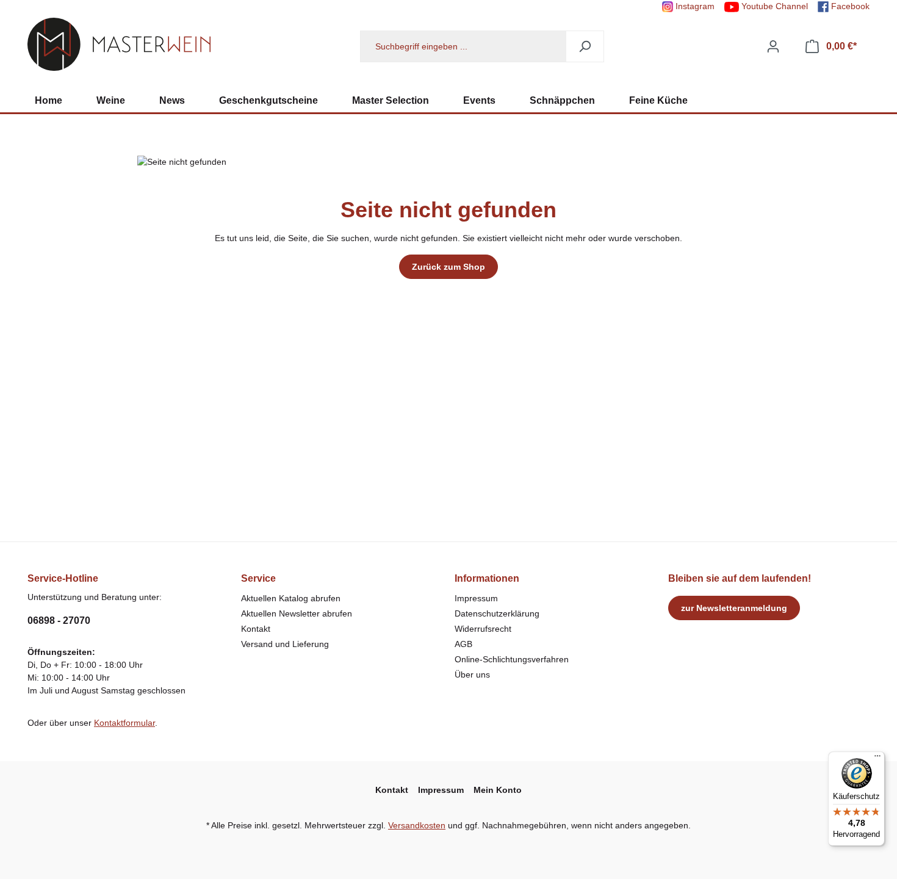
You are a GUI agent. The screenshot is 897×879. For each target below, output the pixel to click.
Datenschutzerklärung (497, 613)
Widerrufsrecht (483, 629)
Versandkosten (416, 825)
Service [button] (258, 578)
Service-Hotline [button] (62, 578)
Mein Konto (498, 790)
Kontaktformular (124, 723)
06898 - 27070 (58, 620)
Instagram (694, 6)
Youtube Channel (773, 6)
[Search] (585, 46)
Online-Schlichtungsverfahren (512, 659)
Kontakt (255, 629)
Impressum (476, 598)
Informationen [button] (487, 578)
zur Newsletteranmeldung (734, 608)
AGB (463, 644)
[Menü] (877, 758)
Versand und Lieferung (285, 644)
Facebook (849, 6)
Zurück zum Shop (448, 267)
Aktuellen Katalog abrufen (290, 598)
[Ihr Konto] (773, 46)
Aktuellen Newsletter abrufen (296, 613)
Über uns (472, 674)
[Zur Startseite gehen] (119, 44)
